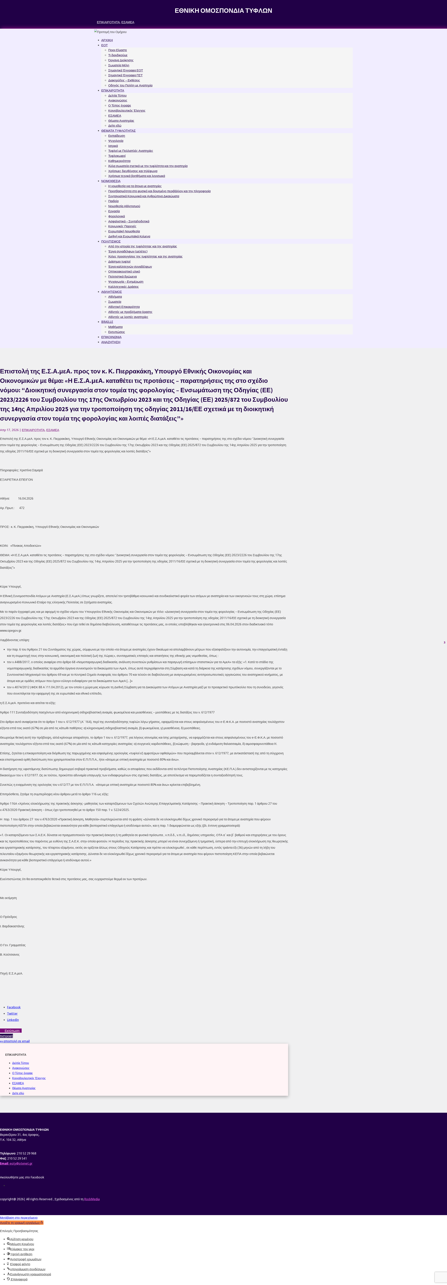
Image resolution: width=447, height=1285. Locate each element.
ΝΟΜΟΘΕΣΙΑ (110, 181)
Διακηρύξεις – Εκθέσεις (124, 80)
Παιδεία (113, 201)
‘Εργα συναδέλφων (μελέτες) (127, 251)
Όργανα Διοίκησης (121, 60)
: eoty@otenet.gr (16, 1163)
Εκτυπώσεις (116, 332)
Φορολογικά (116, 216)
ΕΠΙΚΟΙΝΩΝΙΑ (111, 337)
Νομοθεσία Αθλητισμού (124, 206)
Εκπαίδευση (116, 135)
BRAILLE (107, 322)
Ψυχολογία (115, 141)
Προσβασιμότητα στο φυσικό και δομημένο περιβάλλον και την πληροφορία (159, 191)
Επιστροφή (6, 1036)
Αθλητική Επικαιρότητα (124, 307)
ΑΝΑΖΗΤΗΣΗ (110, 342)
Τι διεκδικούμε (117, 55)
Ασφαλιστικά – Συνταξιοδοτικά (128, 221)
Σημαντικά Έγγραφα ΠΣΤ (125, 75)
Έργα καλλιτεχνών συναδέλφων (130, 266)
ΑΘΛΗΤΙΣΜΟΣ (111, 292)
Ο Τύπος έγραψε (119, 105)
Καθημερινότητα (119, 161)
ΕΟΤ (104, 45)
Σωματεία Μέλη (118, 65)
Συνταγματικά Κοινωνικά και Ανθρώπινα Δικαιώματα (143, 196)
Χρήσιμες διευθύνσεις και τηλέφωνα (132, 171)
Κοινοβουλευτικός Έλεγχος (126, 110)
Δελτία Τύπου (117, 95)
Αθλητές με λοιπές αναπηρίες (128, 317)
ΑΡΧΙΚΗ (107, 40)
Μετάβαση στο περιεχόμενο (19, 1217)
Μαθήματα (115, 327)
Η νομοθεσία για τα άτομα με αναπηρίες (135, 186)
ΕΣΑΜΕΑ (127, 22)
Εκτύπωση (12, 1030)
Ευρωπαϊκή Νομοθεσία (124, 231)
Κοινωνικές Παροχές (122, 226)
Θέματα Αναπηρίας (121, 120)
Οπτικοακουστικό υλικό (124, 271)
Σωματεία (114, 301)
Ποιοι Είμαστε (117, 50)
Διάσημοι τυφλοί (119, 261)
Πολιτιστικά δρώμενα (122, 276)
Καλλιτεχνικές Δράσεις (123, 286)
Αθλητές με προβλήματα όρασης (130, 312)
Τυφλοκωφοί (117, 156)
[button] (21, 1223)
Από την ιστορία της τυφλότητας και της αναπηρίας (142, 246)
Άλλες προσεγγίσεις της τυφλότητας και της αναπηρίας (145, 256)
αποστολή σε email (16, 1041)
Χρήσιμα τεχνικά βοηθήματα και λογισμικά (136, 176)
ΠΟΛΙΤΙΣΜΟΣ (111, 241)
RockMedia (92, 1199)
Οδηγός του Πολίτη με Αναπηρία (130, 85)
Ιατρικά (113, 146)
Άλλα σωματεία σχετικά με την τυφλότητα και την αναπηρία (148, 166)
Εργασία (114, 211)
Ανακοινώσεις (117, 100)
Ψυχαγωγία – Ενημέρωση (125, 281)
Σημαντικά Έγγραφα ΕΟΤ (125, 70)
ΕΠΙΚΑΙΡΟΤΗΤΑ (108, 22)
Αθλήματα (115, 296)
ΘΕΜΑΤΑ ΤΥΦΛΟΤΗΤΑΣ (118, 130)
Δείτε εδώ (114, 125)
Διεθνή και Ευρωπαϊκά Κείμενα (129, 236)
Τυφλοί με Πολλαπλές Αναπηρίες (130, 151)
